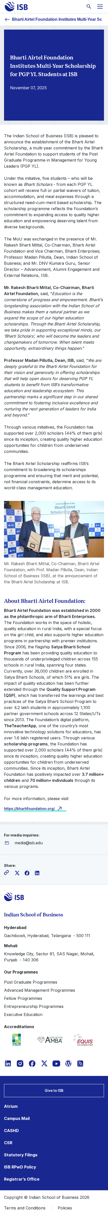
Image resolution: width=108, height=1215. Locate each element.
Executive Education (23, 1014)
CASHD (11, 1130)
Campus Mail (17, 1118)
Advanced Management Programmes (39, 990)
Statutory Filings (20, 1154)
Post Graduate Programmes (30, 982)
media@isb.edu (29, 842)
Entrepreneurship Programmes (34, 1006)
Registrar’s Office (21, 1179)
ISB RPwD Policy (20, 1166)
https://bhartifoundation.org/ (29, 808)
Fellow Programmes (23, 998)
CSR (8, 1142)
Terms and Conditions (24, 1207)
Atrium (11, 1106)
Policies (65, 1207)
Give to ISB (54, 1090)
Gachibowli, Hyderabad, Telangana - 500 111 (47, 935)
